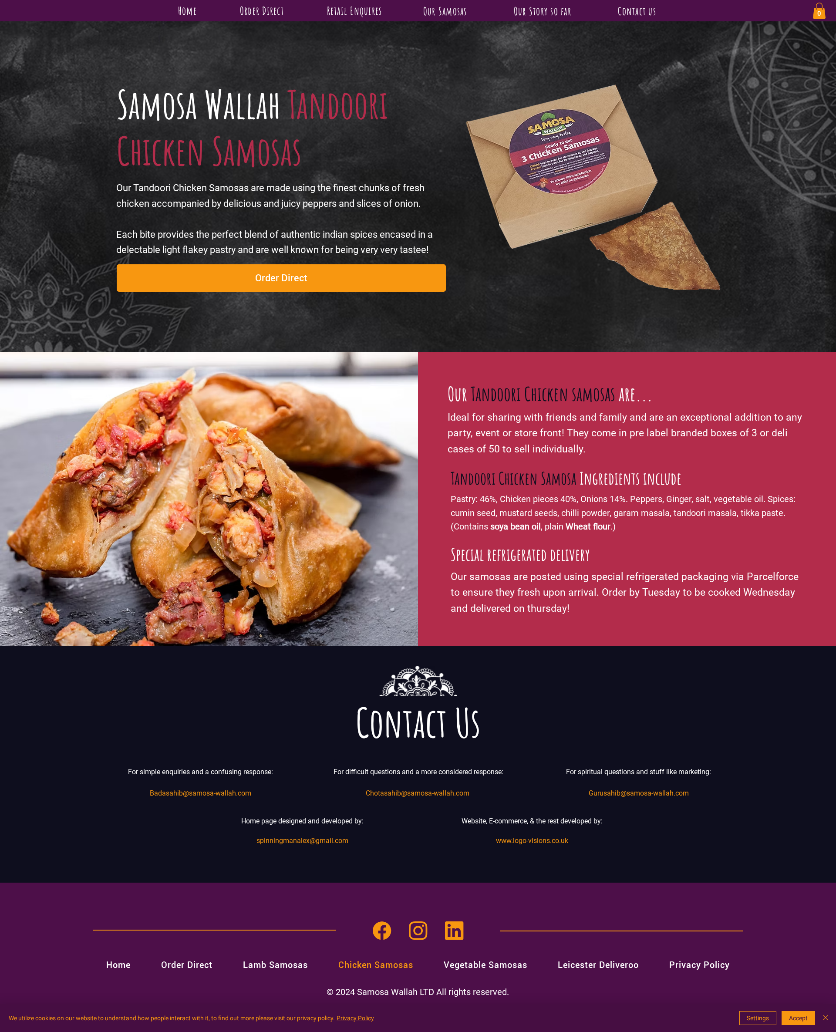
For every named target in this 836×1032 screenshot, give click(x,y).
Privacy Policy (355, 1018)
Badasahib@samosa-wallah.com (200, 793)
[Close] (825, 1018)
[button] (819, 11)
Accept (798, 1018)
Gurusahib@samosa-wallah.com (639, 793)
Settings (758, 1018)
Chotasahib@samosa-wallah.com (417, 793)
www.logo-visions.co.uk (532, 840)
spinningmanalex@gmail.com (302, 840)
